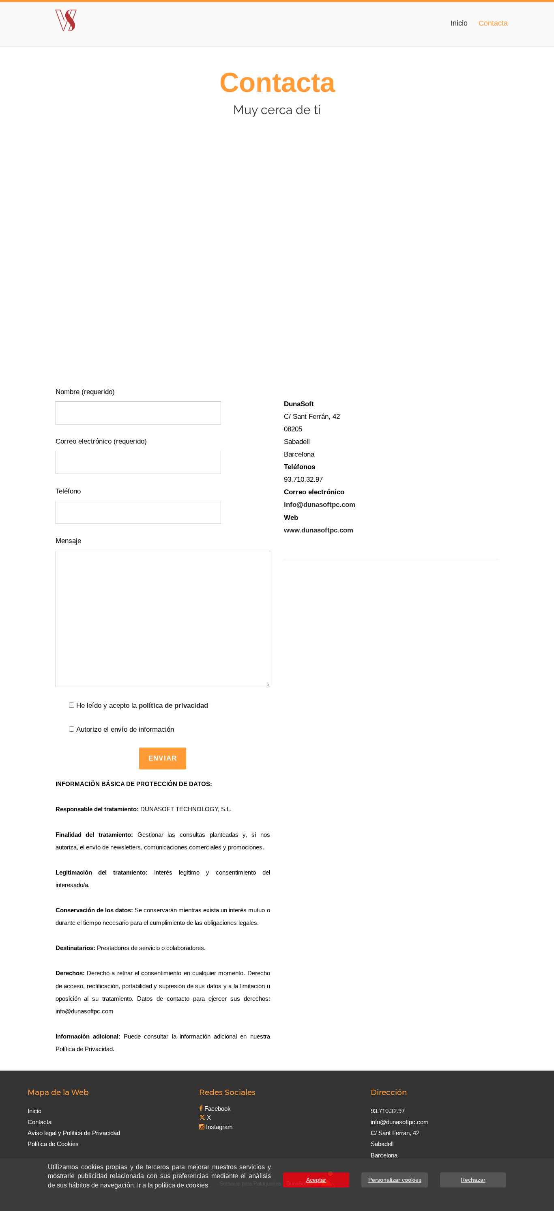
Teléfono (68, 491)
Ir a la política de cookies (172, 1185)
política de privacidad (173, 705)
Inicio (459, 23)
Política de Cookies (53, 1143)
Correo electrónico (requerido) (101, 441)
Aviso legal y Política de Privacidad (74, 1132)
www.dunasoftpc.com (318, 530)
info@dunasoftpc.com (319, 505)
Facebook (217, 1108)
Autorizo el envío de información (125, 729)
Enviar (162, 758)
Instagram (218, 1126)
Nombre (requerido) (85, 392)
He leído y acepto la (142, 705)
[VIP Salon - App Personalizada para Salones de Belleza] (66, 19)
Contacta (493, 23)
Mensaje (68, 541)
